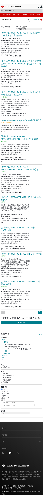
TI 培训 (31, 15)
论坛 (18, 15)
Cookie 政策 (12, 486)
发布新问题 (21, 322)
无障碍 (4, 486)
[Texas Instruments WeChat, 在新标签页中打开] (3, 454)
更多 (38, 15)
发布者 (3, 411)
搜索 (38, 6)
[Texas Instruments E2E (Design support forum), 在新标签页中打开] (10, 454)
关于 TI (4, 428)
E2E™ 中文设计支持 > (8, 15)
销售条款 (30, 486)
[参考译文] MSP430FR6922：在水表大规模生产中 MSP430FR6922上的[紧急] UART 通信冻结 (21, 64)
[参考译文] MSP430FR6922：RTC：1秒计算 (21, 254)
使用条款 (4, 488)
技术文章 (24, 15)
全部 (3, 340)
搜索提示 (36, 19)
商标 (11, 488)
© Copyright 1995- (9, 491)
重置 (40, 334)
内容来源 (4, 337)
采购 (3, 442)
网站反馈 (18, 488)
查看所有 (6, 351)
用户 (41, 6)
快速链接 (4, 435)
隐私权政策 (21, 486)
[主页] (11, 6)
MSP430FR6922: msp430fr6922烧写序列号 (21, 120)
